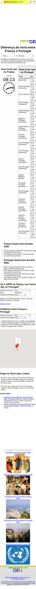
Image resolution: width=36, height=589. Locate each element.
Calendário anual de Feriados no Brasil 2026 (18, 497)
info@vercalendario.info (18, 578)
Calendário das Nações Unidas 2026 (18, 544)
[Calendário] (13, 2)
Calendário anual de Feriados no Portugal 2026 (18, 521)
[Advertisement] (18, 22)
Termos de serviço (24, 577)
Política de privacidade (11, 577)
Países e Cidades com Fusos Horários (17, 404)
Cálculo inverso (5, 304)
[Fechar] (18, 340)
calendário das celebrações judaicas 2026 (18, 474)
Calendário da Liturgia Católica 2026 (18, 452)
